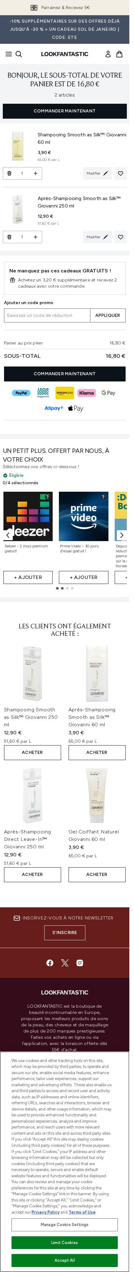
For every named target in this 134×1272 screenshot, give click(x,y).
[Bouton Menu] (7, 54)
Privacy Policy (45, 1212)
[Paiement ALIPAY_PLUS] (54, 408)
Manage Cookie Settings (65, 1224)
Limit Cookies (64, 1242)
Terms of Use (82, 1212)
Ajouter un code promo (29, 302)
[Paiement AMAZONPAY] (64, 392)
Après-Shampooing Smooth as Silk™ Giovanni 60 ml (92, 717)
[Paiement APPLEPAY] (75, 408)
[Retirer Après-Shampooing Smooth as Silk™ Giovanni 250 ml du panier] (9, 237)
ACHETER (32, 752)
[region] (64, 1161)
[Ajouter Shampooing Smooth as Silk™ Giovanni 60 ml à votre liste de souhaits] (120, 173)
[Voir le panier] (119, 54)
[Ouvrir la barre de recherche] (19, 54)
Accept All (64, 1260)
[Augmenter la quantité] (35, 173)
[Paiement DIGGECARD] (43, 392)
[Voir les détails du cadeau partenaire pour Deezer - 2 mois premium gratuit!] (47, 497)
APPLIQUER (107, 315)
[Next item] (122, 535)
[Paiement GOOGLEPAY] (108, 392)
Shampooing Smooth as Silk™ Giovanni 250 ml (31, 717)
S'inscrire (64, 932)
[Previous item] (8, 535)
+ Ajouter (28, 577)
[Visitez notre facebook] (49, 962)
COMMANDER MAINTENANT (65, 111)
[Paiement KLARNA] (86, 392)
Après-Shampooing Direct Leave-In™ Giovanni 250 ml (27, 839)
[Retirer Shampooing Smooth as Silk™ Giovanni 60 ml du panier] (9, 173)
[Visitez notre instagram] (79, 962)
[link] (108, 54)
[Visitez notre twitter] (64, 962)
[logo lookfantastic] (64, 54)
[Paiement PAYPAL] (21, 392)
